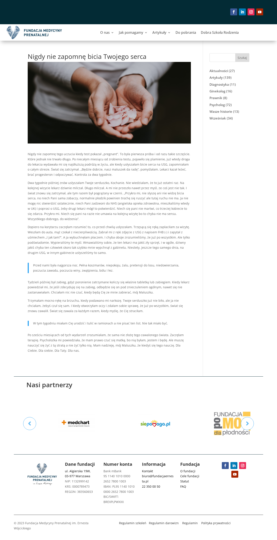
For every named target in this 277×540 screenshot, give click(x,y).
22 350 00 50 (151, 486)
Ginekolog (217, 91)
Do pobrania (186, 32)
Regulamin (190, 523)
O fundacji (187, 471)
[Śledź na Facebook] (233, 11)
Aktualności (218, 71)
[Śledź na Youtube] (259, 11)
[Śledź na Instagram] (251, 11)
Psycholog (217, 105)
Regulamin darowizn (164, 523)
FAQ (183, 486)
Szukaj (242, 58)
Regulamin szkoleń (132, 523)
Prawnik (215, 98)
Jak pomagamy (131, 32)
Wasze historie (220, 111)
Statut (184, 481)
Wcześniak (217, 118)
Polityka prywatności (216, 523)
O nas (105, 32)
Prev (29, 423)
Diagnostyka (219, 84)
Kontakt (147, 471)
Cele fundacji (189, 476)
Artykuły (159, 32)
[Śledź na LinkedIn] (242, 11)
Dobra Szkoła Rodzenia (220, 32)
